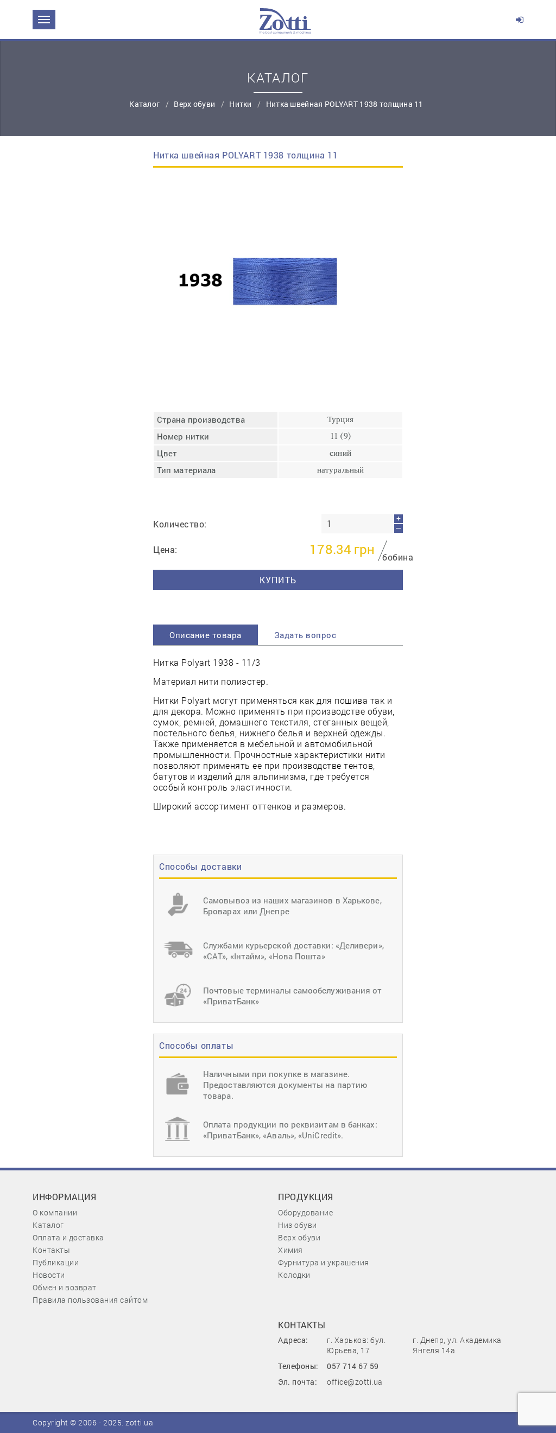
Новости (49, 1275)
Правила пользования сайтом (90, 1300)
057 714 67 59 (353, 1366)
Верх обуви (195, 104)
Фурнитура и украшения (323, 1262)
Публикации (56, 1262)
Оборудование (305, 1212)
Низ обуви (297, 1225)
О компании (55, 1212)
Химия (290, 1250)
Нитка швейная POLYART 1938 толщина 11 (345, 104)
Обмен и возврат (65, 1287)
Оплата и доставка (68, 1237)
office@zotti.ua (355, 1382)
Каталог (48, 1225)
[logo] (285, 19)
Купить (278, 579)
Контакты (51, 1250)
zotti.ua (139, 1422)
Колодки (294, 1275)
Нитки (241, 104)
